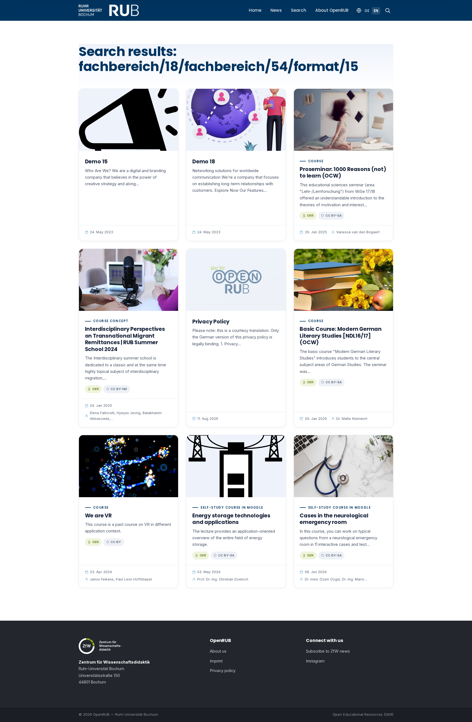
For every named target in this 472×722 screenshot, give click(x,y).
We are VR (98, 515)
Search (298, 10)
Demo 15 (96, 161)
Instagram (315, 661)
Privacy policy (222, 670)
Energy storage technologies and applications (231, 519)
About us (218, 651)
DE (367, 10)
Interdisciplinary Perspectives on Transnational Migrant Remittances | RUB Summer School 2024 (125, 339)
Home (255, 10)
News (276, 10)
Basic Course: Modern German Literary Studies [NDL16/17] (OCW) (341, 335)
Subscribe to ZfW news (328, 651)
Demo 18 (203, 161)
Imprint (216, 661)
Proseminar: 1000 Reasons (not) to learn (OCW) (343, 173)
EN (376, 10)
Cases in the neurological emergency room (334, 519)
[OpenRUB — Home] (109, 10)
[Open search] (387, 10)
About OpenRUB (332, 10)
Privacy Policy (210, 321)
